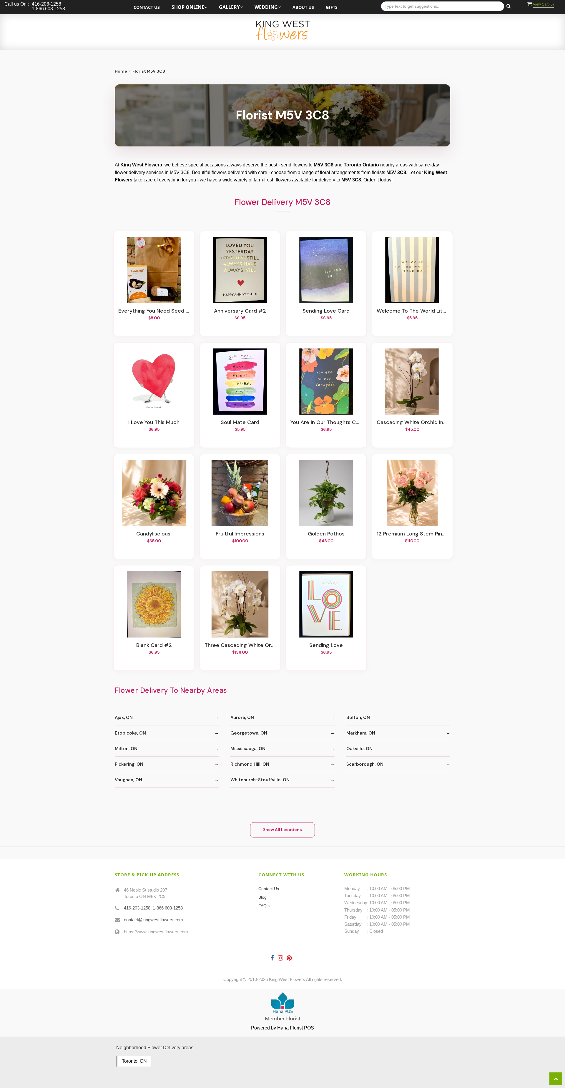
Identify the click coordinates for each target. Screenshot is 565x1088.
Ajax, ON (124, 717)
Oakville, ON (359, 749)
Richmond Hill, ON (249, 764)
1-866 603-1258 (168, 907)
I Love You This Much (154, 422)
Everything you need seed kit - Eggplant (154, 311)
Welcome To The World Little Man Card (412, 311)
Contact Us (147, 7)
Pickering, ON (129, 764)
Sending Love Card (326, 311)
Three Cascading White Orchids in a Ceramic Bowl (240, 645)
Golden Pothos (326, 534)
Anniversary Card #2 (240, 311)
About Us (303, 7)
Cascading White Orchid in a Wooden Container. (412, 422)
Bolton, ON (358, 717)
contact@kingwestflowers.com (153, 919)
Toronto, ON (134, 1061)
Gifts (332, 7)
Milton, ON (126, 749)
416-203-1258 (137, 907)
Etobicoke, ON (130, 733)
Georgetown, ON (248, 733)
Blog (262, 897)
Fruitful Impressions (240, 534)
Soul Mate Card (240, 422)
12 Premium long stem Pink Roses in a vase (412, 534)
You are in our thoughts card (326, 422)
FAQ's (264, 905)
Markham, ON (360, 733)
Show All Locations (282, 829)
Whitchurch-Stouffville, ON (260, 780)
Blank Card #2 (154, 645)
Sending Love (326, 645)
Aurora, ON (242, 717)
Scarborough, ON (364, 764)
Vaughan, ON (128, 780)
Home (121, 71)
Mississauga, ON (247, 749)
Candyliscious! (154, 534)
